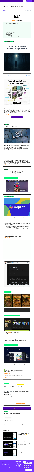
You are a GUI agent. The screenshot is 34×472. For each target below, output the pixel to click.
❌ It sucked (7, 419)
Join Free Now (29, 1)
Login (24, 1)
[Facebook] (24, 467)
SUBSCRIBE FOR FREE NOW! (17, 117)
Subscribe (8, 421)
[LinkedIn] (26, 465)
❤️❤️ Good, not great (8, 418)
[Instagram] (26, 467)
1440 (23, 106)
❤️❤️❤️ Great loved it (8, 417)
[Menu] (32, 1)
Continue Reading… (7, 164)
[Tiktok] (31, 465)
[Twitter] (24, 465)
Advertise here (14, 20)
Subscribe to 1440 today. (8, 114)
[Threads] (28, 467)
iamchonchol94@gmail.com (20, 403)
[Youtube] (28, 465)
